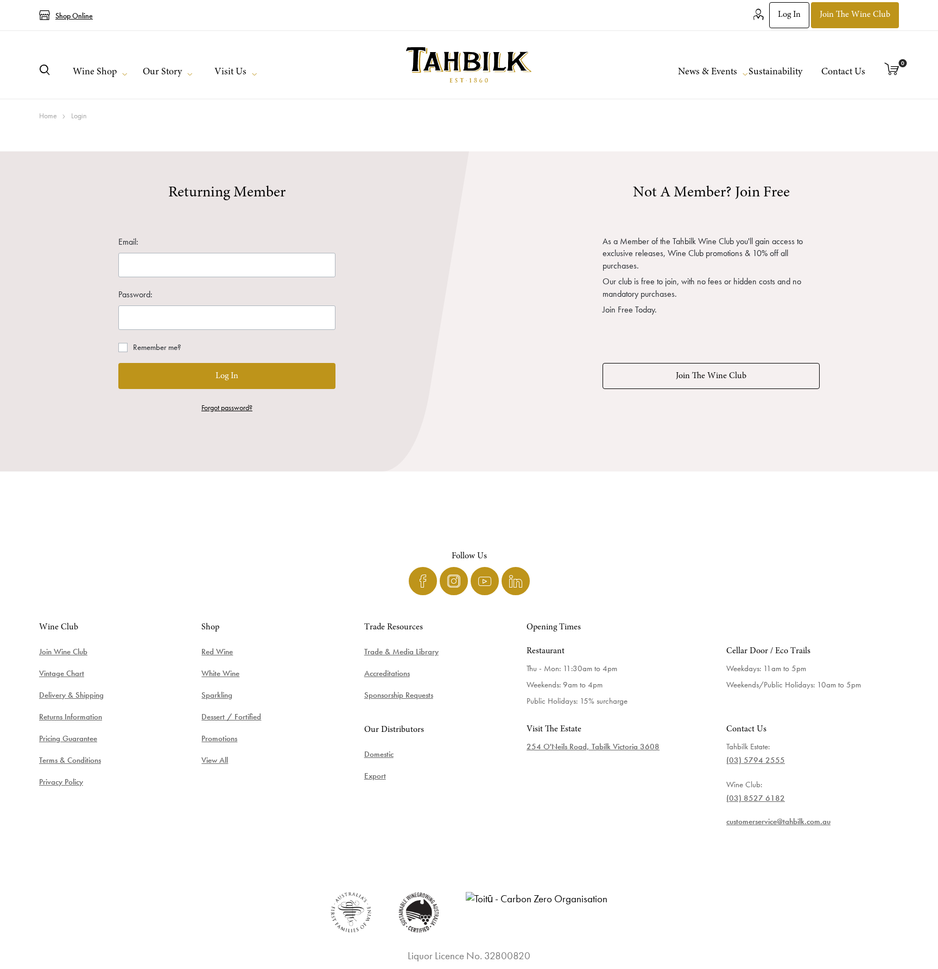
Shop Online (74, 16)
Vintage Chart (61, 673)
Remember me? (157, 347)
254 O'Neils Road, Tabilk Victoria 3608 (593, 746)
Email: (128, 241)
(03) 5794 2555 (755, 760)
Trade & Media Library (401, 651)
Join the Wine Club (855, 14)
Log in (789, 14)
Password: (135, 294)
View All (214, 760)
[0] (892, 70)
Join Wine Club (63, 651)
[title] (469, 64)
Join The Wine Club (711, 376)
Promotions (219, 738)
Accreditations (387, 673)
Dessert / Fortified (231, 716)
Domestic (379, 754)
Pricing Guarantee (68, 738)
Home (48, 115)
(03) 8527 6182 (755, 798)
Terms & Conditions (70, 760)
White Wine (220, 673)
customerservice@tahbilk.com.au (778, 821)
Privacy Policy (61, 781)
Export (375, 775)
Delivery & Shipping (71, 695)
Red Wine (217, 651)
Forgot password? (226, 407)
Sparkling (216, 695)
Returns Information (70, 716)
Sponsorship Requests (398, 695)
